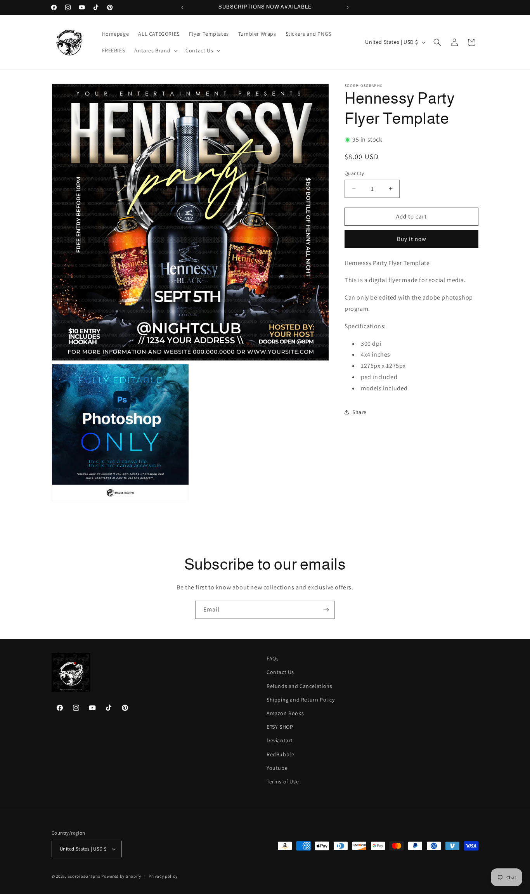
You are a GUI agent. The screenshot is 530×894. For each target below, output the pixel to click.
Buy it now (411, 238)
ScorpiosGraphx (84, 876)
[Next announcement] (347, 7)
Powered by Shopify (121, 876)
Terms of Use (283, 781)
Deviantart (280, 740)
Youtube (277, 767)
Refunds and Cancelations (299, 686)
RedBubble (280, 754)
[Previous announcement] (182, 7)
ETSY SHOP (280, 726)
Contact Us (280, 672)
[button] (155, 50)
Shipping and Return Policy (301, 699)
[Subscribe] (325, 610)
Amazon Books (285, 713)
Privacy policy (163, 876)
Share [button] (359, 412)
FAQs (273, 658)
